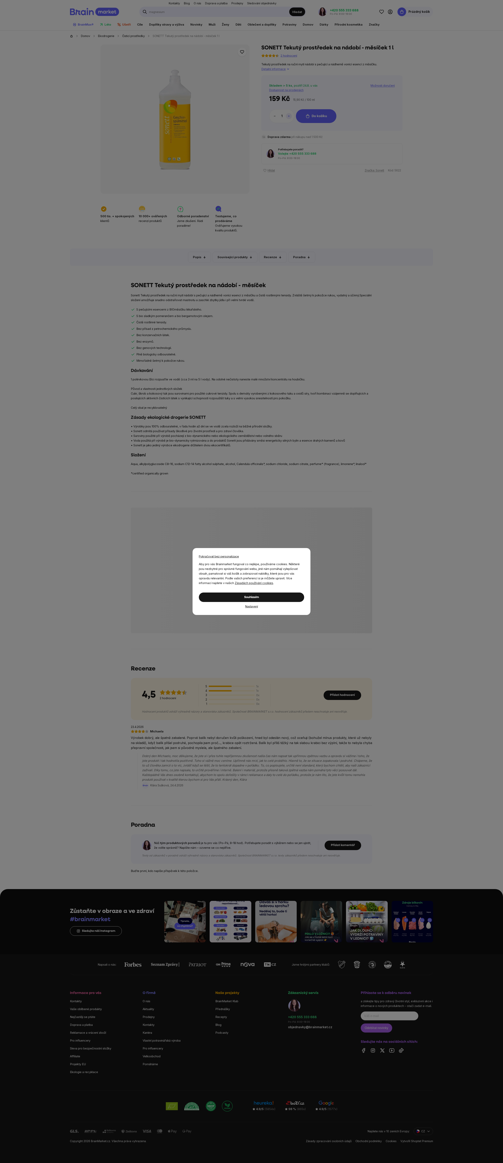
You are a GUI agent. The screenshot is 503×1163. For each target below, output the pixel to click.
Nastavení (251, 606)
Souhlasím (251, 597)
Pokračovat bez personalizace (219, 556)
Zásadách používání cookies (254, 583)
